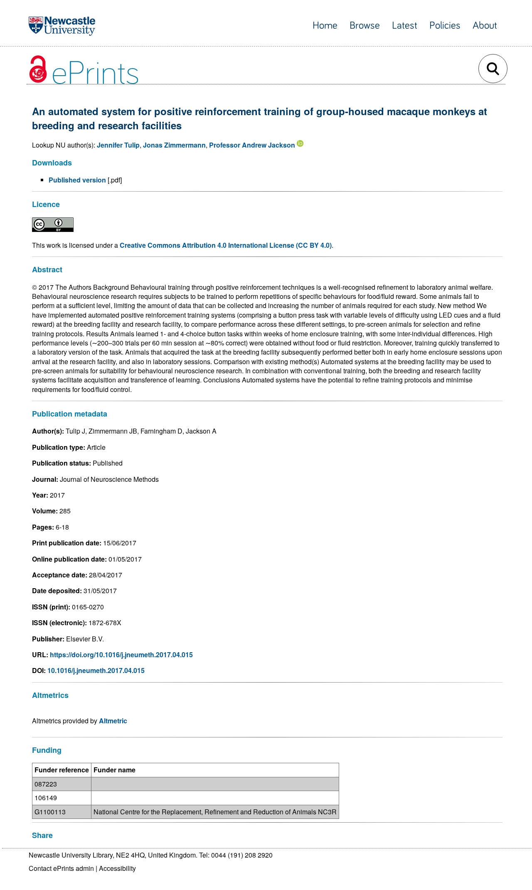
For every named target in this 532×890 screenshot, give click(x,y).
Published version (77, 180)
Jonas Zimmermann (174, 145)
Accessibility (117, 868)
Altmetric (113, 720)
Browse (365, 25)
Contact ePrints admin (61, 868)
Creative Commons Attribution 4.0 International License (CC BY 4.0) (226, 245)
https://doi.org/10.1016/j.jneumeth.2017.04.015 (121, 654)
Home (325, 25)
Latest (404, 25)
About (485, 25)
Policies (445, 25)
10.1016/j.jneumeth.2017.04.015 (96, 670)
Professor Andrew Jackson (252, 145)
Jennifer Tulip (118, 145)
